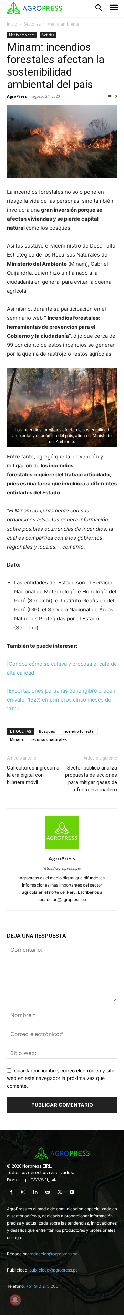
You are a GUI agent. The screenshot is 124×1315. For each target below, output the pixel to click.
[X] (59, 1192)
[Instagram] (23, 1192)
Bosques (47, 731)
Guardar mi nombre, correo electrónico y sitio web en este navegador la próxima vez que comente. (61, 1078)
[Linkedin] (35, 1192)
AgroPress (17, 96)
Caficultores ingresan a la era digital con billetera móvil (33, 775)
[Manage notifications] (15, 1299)
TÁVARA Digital (43, 1179)
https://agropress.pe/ (62, 868)
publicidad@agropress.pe (53, 1270)
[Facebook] (11, 1192)
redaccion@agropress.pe (54, 1253)
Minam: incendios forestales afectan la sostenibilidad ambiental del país (55, 65)
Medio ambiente (63, 24)
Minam (16, 739)
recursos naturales (49, 739)
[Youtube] (72, 1192)
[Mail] (47, 1192)
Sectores (32, 24)
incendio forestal (79, 731)
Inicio (12, 24)
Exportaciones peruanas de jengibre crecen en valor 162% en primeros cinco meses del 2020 (61, 699)
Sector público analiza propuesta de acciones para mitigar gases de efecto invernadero (91, 779)
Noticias (48, 34)
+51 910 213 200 (42, 1286)
